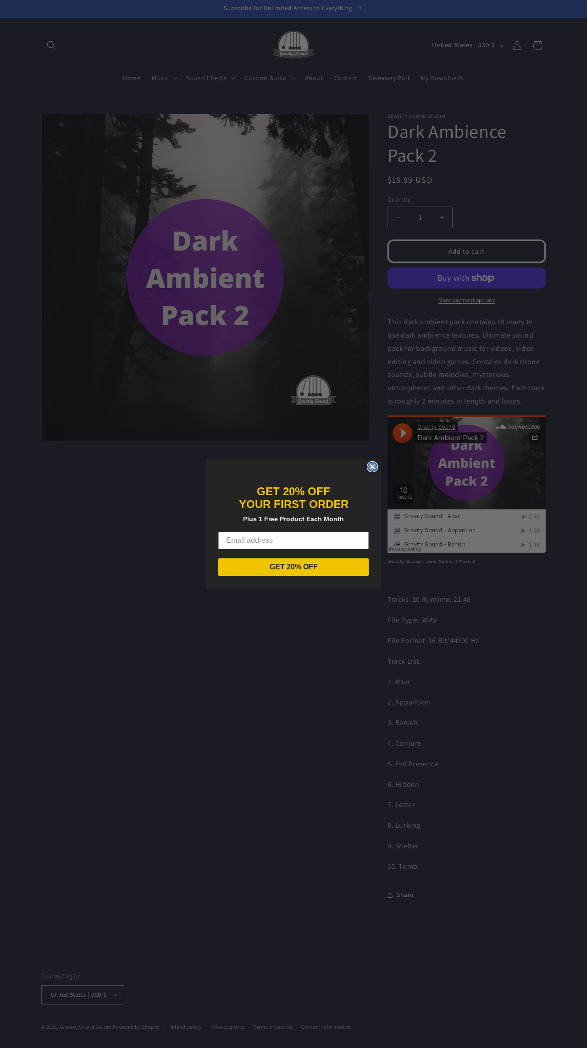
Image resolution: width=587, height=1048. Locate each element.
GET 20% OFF (294, 567)
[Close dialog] (372, 466)
